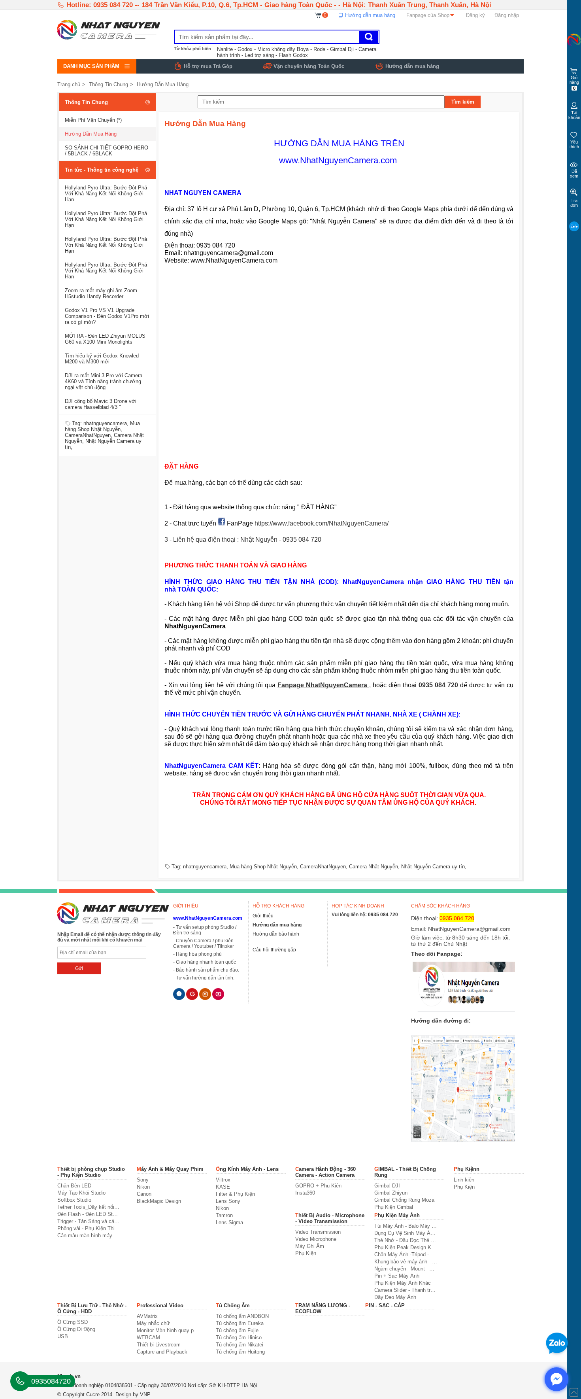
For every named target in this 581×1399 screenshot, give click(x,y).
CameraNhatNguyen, (88, 435)
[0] (318, 15)
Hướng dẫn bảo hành (276, 934)
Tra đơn (574, 203)
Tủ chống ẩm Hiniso (239, 1337)
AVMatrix (147, 1316)
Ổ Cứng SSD (72, 1322)
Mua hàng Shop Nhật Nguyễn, (102, 426)
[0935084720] (20, 1381)
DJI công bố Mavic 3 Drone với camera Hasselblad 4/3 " (100, 404)
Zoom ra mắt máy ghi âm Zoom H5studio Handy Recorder (101, 293)
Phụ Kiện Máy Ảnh (397, 1215)
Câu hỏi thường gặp (274, 950)
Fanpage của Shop (427, 15)
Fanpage (291, 685)
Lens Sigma (229, 1222)
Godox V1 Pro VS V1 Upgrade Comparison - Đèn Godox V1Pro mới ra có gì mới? (107, 316)
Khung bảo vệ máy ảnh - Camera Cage (405, 1262)
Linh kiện (464, 1180)
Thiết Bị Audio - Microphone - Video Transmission (329, 1218)
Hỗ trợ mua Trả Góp (208, 66)
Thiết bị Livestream (159, 1345)
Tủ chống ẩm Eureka (240, 1323)
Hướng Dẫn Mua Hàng (163, 84)
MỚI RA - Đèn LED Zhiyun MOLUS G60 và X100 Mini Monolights (105, 339)
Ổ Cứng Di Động (76, 1329)
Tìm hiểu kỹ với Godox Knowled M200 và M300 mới (102, 359)
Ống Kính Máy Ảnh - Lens (247, 1169)
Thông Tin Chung (108, 84)
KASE (223, 1187)
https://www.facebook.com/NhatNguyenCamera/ (322, 523)
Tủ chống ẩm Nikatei (239, 1345)
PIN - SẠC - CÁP (385, 1305)
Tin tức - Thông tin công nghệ (101, 170)
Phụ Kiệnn (466, 1169)
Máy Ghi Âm (309, 1246)
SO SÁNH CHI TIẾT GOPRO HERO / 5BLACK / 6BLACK (106, 151)
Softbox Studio (74, 1200)
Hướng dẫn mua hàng (369, 15)
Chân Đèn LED (74, 1186)
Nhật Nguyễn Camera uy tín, (433, 867)
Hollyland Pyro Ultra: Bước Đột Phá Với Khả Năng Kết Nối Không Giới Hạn (106, 193)
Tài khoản (574, 115)
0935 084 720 (439, 685)
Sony (143, 1180)
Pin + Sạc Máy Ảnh (396, 1276)
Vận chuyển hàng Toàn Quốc (309, 66)
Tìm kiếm (462, 102)
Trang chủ (68, 84)
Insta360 (305, 1193)
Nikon (143, 1187)
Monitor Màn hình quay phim (168, 1330)
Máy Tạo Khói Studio (81, 1193)
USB (62, 1336)
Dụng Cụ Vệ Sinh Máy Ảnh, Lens (405, 1233)
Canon (144, 1194)
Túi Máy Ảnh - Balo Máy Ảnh (405, 1226)
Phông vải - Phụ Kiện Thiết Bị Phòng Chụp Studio (88, 1228)
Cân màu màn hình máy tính (88, 1235)
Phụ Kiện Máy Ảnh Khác (402, 1283)
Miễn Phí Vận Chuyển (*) (93, 120)
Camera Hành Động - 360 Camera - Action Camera (325, 1172)
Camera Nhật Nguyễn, (374, 867)
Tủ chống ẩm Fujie (237, 1330)
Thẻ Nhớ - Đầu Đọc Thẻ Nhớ (405, 1240)
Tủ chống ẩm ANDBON (242, 1316)
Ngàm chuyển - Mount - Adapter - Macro (405, 1269)
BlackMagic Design (159, 1201)
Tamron (224, 1215)
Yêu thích (574, 144)
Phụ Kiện (464, 1187)
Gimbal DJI (387, 1186)
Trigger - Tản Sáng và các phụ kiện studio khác (88, 1221)
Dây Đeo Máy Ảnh (395, 1297)
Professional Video (160, 1305)
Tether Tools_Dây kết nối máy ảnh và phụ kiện (88, 1207)
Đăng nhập (506, 15)
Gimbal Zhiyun (390, 1193)
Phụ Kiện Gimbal (393, 1207)
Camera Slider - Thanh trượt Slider (405, 1290)
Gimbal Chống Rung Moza (404, 1200)
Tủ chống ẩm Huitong (240, 1352)
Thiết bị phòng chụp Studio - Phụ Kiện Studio (91, 1172)
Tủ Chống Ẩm (233, 1305)
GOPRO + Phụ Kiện (318, 1186)
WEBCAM (148, 1337)
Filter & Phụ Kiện (235, 1194)
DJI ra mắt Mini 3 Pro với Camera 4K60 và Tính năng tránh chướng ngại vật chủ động (103, 381)
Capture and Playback (162, 1352)
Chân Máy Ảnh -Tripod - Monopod (405, 1254)
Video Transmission (318, 1232)
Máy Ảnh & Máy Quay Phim (170, 1169)
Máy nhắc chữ (153, 1323)
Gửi (79, 968)
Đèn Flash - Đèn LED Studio (88, 1214)
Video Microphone (315, 1239)
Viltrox (223, 1180)
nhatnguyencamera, (105, 423)
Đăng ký (475, 15)
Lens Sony (228, 1201)
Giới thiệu (263, 916)
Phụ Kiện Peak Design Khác (405, 1247)
